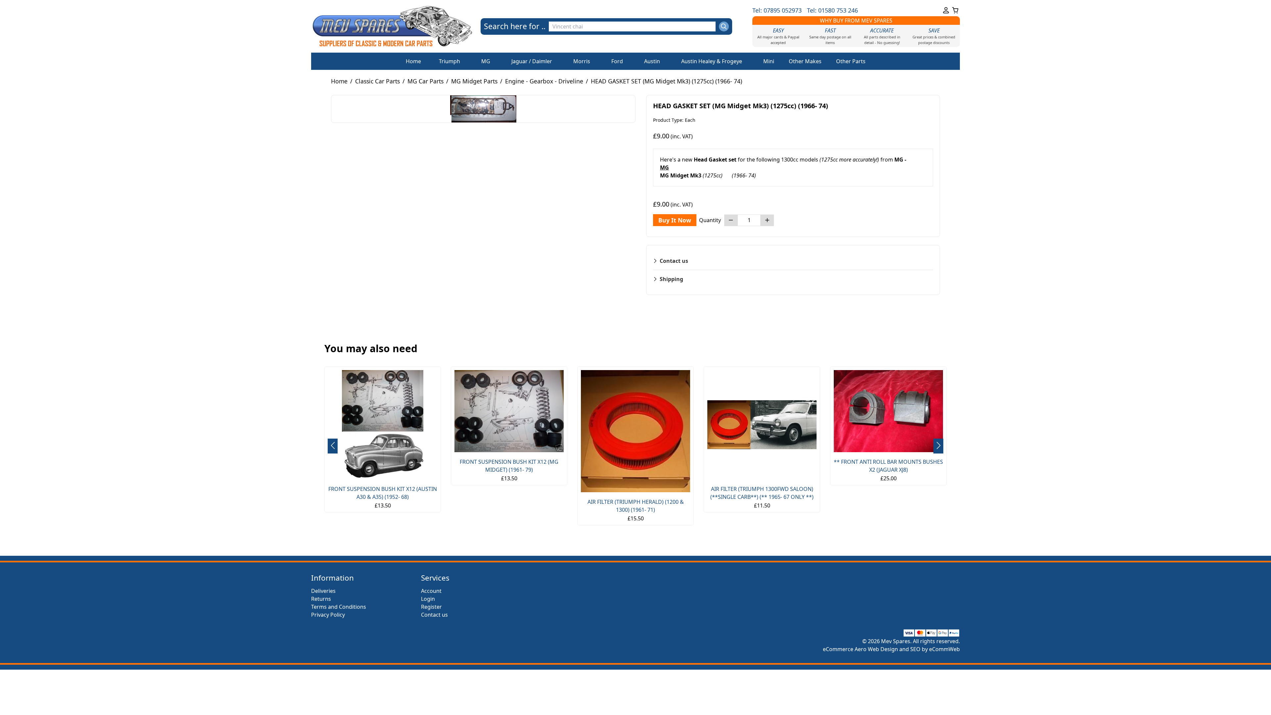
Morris (581, 61)
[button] (938, 446)
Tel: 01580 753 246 (832, 10)
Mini (768, 61)
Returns (321, 598)
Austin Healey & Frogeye (711, 61)
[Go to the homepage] (392, 26)
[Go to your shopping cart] (955, 10)
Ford (617, 61)
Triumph (449, 61)
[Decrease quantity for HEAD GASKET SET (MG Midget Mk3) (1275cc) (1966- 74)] (730, 220)
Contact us (434, 614)
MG (485, 61)
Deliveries (323, 591)
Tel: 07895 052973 (777, 10)
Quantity (710, 220)
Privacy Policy (328, 614)
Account (431, 591)
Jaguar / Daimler (531, 61)
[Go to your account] (946, 10)
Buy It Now (674, 220)
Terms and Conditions (338, 606)
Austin (652, 61)
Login (428, 598)
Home (413, 61)
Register (431, 606)
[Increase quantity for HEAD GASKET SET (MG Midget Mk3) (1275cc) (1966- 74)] (767, 220)
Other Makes (805, 61)
